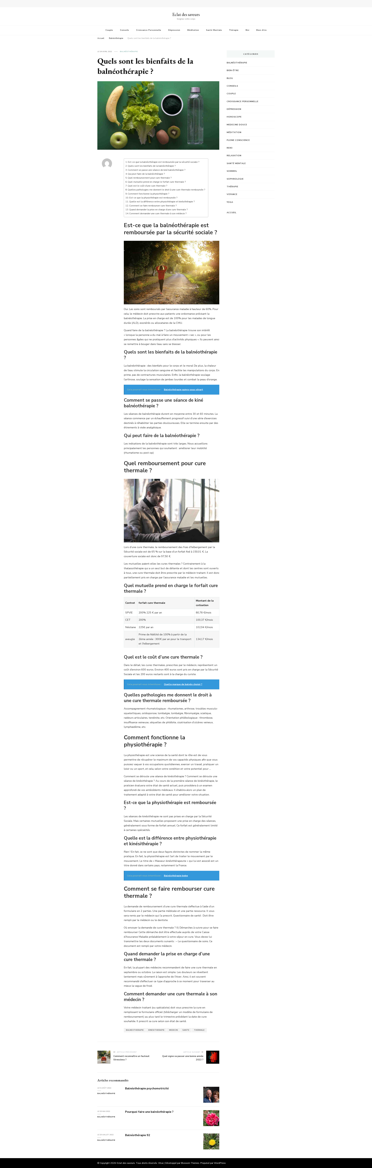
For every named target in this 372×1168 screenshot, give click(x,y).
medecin (173, 1030)
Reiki (230, 148)
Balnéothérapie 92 (137, 1135)
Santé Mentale (214, 30)
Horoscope (234, 116)
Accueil (231, 212)
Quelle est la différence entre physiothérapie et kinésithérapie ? (162, 201)
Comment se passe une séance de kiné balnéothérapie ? (156, 170)
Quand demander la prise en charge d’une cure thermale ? (158, 209)
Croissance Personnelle (148, 30)
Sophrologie (235, 179)
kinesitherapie (156, 1030)
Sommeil (232, 171)
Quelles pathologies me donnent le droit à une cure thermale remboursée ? (166, 189)
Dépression (174, 30)
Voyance (232, 194)
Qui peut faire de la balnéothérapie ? (146, 174)
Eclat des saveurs (186, 14)
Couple (109, 30)
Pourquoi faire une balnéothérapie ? (149, 1112)
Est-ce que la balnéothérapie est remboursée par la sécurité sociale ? (163, 162)
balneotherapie (135, 1030)
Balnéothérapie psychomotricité (147, 1088)
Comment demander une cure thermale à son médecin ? (158, 213)
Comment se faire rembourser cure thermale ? (153, 205)
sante (186, 1030)
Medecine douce (237, 124)
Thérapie (233, 30)
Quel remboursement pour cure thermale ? (150, 177)
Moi (247, 30)
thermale (199, 1030)
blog (230, 78)
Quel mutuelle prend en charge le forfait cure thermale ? (157, 181)
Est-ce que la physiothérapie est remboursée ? (153, 197)
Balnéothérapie (129, 51)
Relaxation (234, 155)
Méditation (193, 30)
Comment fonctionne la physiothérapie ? (148, 193)
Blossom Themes (190, 1163)
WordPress (220, 1163)
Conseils (124, 30)
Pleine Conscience (238, 140)
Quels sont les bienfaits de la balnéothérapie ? (152, 166)
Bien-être (261, 30)
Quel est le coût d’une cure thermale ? (147, 185)
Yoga (230, 202)
